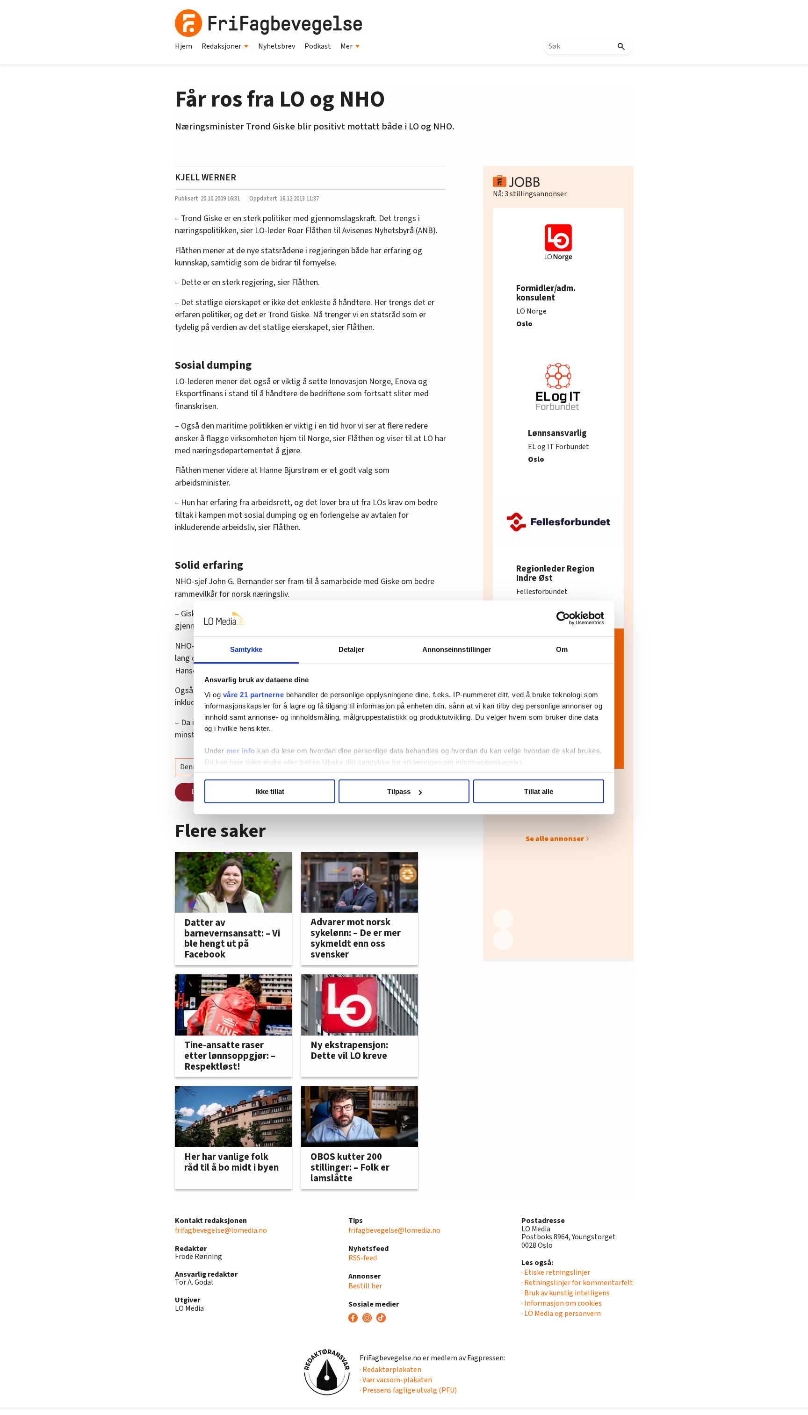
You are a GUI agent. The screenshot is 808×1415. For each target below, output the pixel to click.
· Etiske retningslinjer (555, 1272)
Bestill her (365, 1286)
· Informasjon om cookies (561, 1303)
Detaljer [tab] (351, 649)
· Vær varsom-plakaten (396, 1380)
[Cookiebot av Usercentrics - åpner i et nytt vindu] (563, 619)
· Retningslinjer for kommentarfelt (577, 1283)
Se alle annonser (555, 839)
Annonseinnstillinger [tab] (456, 649)
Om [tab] (562, 649)
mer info (240, 751)
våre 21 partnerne (253, 695)
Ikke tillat (269, 791)
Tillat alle (538, 791)
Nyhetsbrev (276, 46)
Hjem (183, 46)
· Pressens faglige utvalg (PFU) (408, 1390)
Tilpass (399, 791)
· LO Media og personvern (561, 1313)
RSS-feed (362, 1258)
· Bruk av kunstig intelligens (565, 1293)
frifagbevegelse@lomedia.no (221, 1230)
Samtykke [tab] (246, 649)
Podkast (317, 46)
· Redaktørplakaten (390, 1370)
